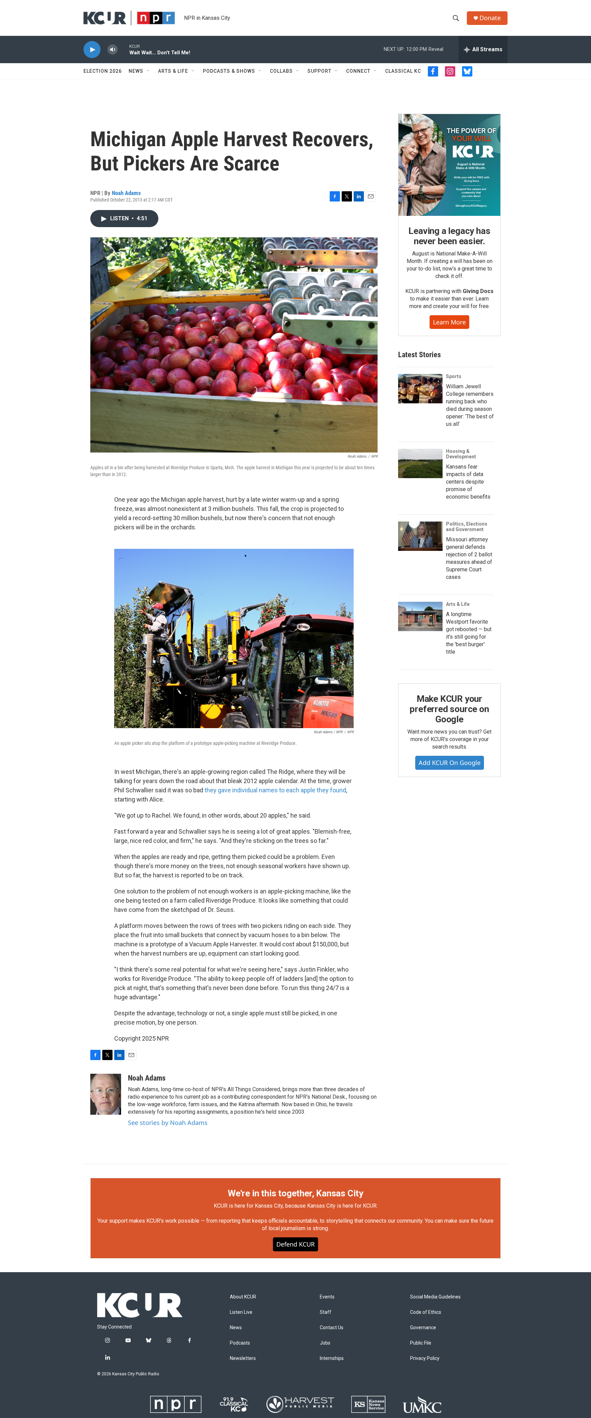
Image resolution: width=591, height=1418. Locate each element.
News (136, 71)
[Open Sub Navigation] (148, 71)
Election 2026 (102, 71)
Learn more (449, 322)
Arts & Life (173, 71)
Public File (420, 1343)
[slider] (123, 49)
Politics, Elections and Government (466, 526)
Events (327, 1296)
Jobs (325, 1343)
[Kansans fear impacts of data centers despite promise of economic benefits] (420, 463)
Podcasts (240, 1343)
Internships (332, 1358)
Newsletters (243, 1358)
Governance (423, 1327)
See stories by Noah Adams (168, 1122)
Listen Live (241, 1312)
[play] (92, 50)
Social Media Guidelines (435, 1296)
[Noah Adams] (105, 1094)
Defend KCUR (295, 1244)
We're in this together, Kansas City (295, 1193)
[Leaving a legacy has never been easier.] (449, 165)
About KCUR (243, 1296)
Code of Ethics (425, 1312)
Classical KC (403, 71)
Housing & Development (461, 453)
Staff (325, 1312)
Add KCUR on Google (450, 763)
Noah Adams (126, 193)
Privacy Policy (424, 1358)
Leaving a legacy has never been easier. (449, 236)
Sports (453, 376)
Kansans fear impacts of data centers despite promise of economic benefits (468, 481)
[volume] (112, 49)
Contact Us (331, 1327)
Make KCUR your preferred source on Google (449, 709)
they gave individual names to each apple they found (275, 790)
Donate (490, 18)
